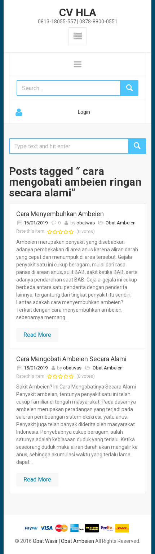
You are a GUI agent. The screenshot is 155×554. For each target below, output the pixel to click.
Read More (37, 334)
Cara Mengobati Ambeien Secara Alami (71, 359)
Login (84, 112)
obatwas (85, 222)
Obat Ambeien (121, 222)
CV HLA (77, 12)
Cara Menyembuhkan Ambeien (60, 214)
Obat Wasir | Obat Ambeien (63, 541)
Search (137, 146)
